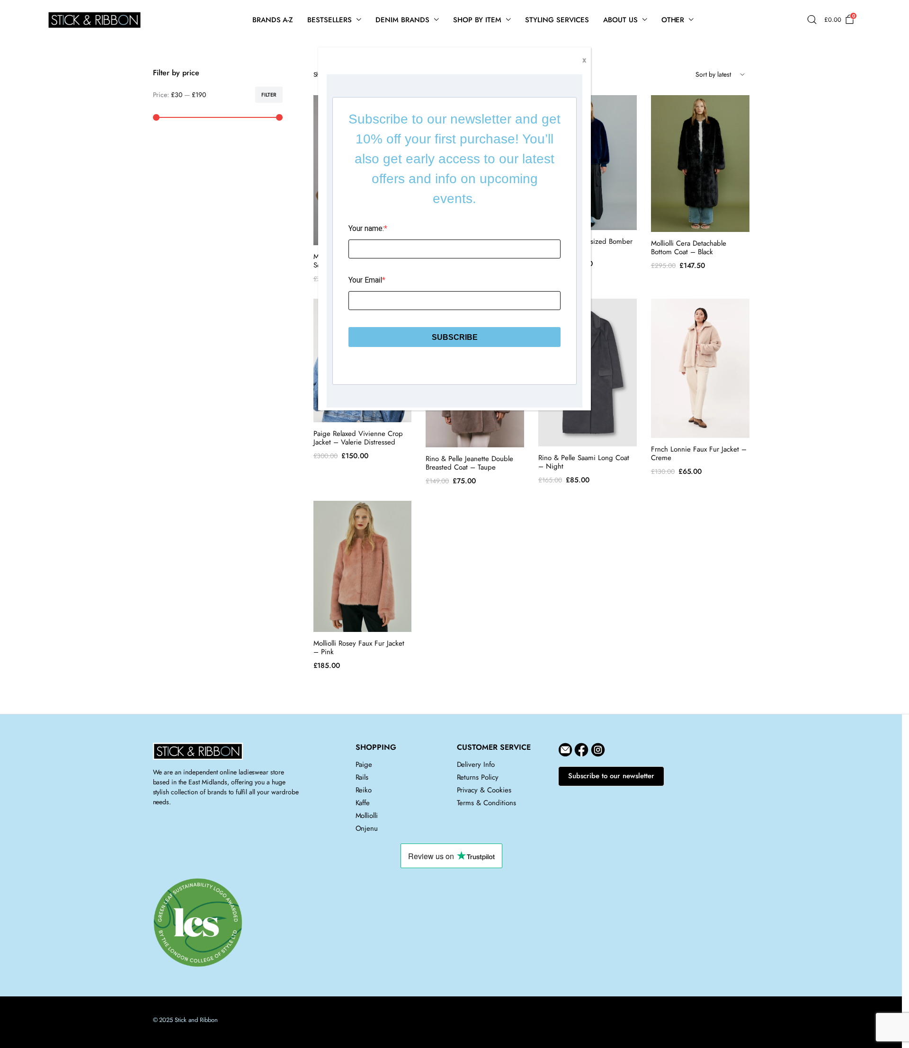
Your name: (366, 228)
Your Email (365, 279)
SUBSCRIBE (455, 337)
